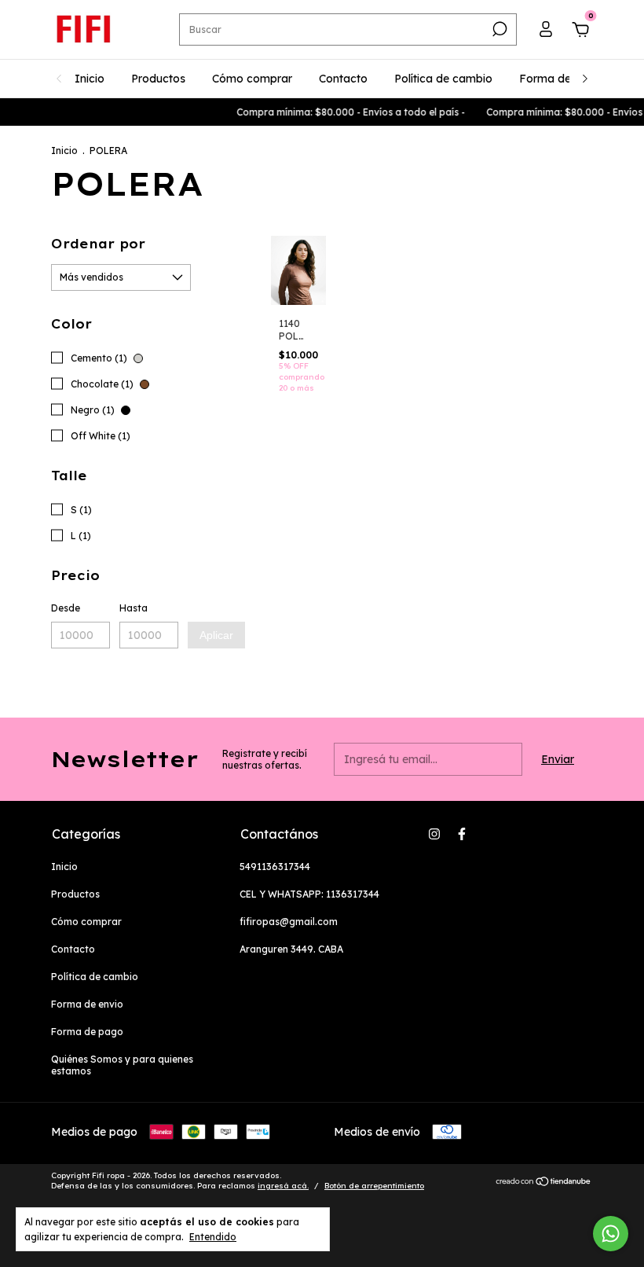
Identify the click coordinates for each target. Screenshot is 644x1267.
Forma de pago (87, 1031)
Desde (65, 608)
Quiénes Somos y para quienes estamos (122, 1065)
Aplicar (216, 635)
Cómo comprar (252, 79)
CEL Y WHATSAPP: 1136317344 (309, 894)
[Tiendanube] (544, 1182)
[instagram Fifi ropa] (434, 834)
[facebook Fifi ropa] (462, 834)
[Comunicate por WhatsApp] (610, 1233)
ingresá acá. (283, 1186)
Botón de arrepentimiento (374, 1186)
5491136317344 (275, 866)
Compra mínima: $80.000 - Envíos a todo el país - (344, 112)
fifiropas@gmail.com (289, 921)
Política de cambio (443, 79)
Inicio (89, 79)
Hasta (133, 608)
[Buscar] (498, 29)
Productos (158, 79)
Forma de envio (560, 79)
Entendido (212, 1237)
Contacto (343, 79)
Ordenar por (98, 244)
